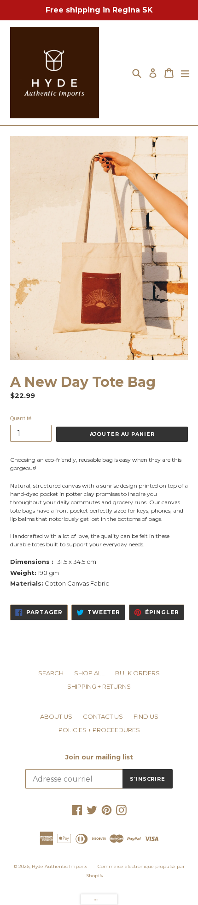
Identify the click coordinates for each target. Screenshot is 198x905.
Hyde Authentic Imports (59, 866)
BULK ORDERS (137, 673)
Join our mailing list (99, 757)
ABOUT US (56, 716)
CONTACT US (103, 716)
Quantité (20, 418)
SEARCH (51, 673)
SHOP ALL (89, 673)
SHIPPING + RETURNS (99, 686)
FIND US (146, 716)
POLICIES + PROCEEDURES (99, 730)
